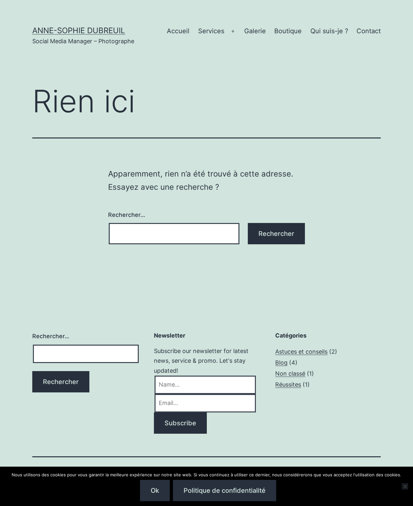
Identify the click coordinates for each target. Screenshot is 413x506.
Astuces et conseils (301, 351)
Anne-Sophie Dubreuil (78, 30)
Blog (281, 362)
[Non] (405, 486)
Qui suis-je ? (329, 31)
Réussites (288, 384)
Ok (155, 490)
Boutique (288, 31)
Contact (369, 31)
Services (211, 31)
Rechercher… (126, 214)
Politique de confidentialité (225, 490)
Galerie (255, 31)
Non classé (290, 373)
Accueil (178, 31)
